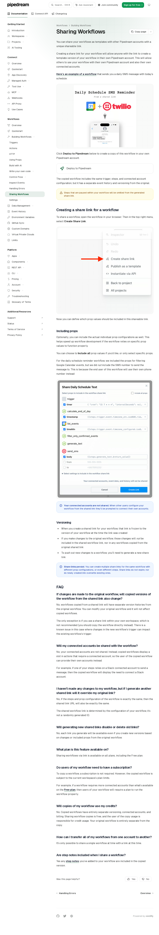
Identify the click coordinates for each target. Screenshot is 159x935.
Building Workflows (81, 25)
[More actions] (150, 31)
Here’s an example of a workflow (76, 74)
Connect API (41, 13)
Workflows (62, 25)
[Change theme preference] (149, 4)
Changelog (61, 13)
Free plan (69, 789)
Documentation (19, 13)
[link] (104, 168)
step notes (72, 861)
